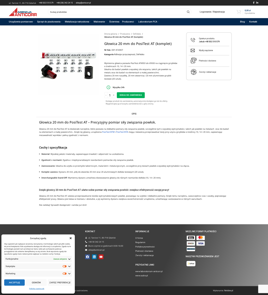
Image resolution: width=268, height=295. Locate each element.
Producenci (125, 34)
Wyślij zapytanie (206, 50)
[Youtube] (101, 256)
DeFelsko (137, 34)
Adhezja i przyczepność (124, 54)
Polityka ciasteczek (36, 289)
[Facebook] (87, 256)
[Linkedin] (94, 256)
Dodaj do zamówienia (131, 95)
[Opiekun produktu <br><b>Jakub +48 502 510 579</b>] (193, 40)
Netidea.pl (228, 290)
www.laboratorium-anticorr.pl (149, 271)
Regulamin (140, 242)
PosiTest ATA (122, 132)
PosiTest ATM (108, 132)
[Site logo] (23, 12)
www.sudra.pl (141, 275)
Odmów (36, 282)
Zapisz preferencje (59, 282)
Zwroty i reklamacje (207, 72)
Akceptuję (14, 282)
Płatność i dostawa (144, 251)
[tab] (134, 114)
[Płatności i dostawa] (194, 61)
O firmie (139, 238)
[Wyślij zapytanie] (193, 50)
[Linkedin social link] (257, 3)
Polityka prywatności (145, 247)
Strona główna (110, 34)
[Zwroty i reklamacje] (194, 72)
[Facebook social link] (253, 3)
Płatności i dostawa (207, 61)
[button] (70, 238)
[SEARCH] (188, 12)
